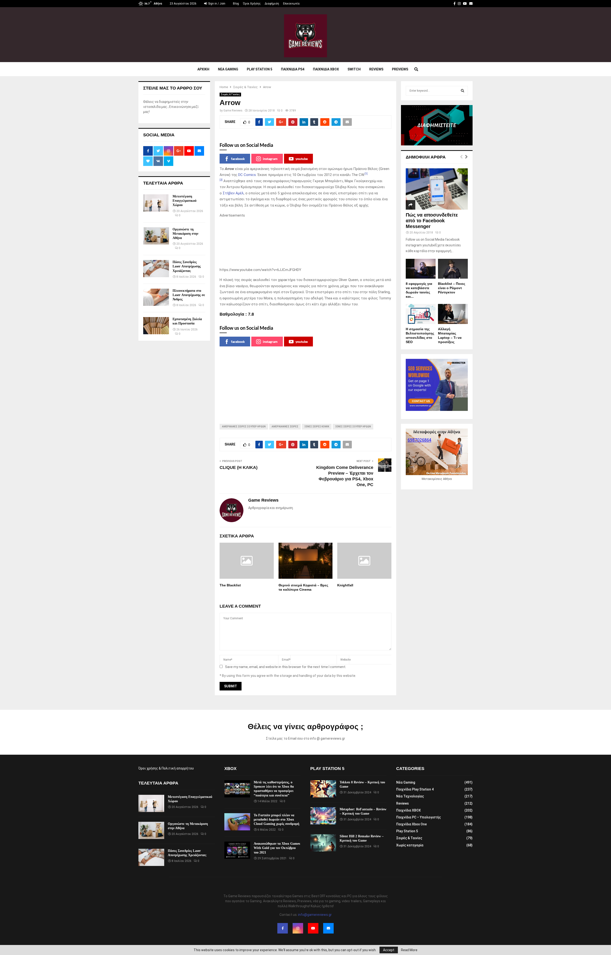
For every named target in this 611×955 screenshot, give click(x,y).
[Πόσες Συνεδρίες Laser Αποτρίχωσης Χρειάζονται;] (156, 268)
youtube (301, 159)
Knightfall (345, 585)
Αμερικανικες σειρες (285, 426)
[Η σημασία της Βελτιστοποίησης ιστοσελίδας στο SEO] (421, 314)
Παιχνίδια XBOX (408, 810)
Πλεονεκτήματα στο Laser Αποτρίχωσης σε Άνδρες (189, 295)
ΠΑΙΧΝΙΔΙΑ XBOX (326, 69)
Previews (400, 69)
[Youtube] (313, 928)
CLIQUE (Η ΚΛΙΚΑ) (239, 467)
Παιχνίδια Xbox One (411, 824)
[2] (221, 179)
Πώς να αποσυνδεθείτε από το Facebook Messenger (432, 220)
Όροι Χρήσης (252, 3)
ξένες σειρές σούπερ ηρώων (353, 426)
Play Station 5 (259, 69)
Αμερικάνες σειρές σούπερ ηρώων (244, 426)
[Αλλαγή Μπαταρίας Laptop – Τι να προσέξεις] (453, 314)
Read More (409, 950)
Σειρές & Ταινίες (230, 94)
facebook (238, 159)
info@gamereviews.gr (315, 915)
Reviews (376, 69)
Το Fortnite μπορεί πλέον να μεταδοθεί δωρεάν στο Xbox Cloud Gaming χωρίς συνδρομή (276, 819)
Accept (388, 950)
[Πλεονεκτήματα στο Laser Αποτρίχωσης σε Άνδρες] (156, 297)
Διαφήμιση (272, 3)
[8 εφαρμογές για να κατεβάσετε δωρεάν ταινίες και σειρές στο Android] (421, 269)
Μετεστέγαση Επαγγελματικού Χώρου (184, 201)
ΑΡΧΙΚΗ (203, 69)
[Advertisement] (305, 243)
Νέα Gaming (405, 782)
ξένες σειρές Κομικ (316, 426)
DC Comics (247, 175)
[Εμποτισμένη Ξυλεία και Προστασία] (156, 325)
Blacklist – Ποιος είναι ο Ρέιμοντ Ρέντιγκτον (451, 288)
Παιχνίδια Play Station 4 (415, 789)
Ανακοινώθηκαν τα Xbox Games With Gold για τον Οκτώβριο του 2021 (277, 848)
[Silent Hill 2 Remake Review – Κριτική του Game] (323, 842)
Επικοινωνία (291, 3)
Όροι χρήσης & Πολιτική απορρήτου (166, 768)
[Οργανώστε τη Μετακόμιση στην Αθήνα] (156, 235)
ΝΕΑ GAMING (228, 69)
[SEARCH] (462, 91)
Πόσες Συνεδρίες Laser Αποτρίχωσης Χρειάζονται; (187, 266)
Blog (236, 3)
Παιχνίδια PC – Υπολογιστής (418, 817)
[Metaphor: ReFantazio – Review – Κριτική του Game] (323, 815)
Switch (354, 69)
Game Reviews (232, 110)
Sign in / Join (216, 3)
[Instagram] (298, 928)
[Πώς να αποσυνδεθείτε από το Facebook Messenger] (437, 189)
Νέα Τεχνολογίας (410, 796)
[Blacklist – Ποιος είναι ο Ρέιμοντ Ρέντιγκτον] (453, 269)
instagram (270, 159)
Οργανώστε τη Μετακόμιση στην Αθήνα (185, 234)
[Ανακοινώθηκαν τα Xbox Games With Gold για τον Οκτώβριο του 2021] (237, 850)
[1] (366, 173)
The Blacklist (230, 585)
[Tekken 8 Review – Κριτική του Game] (323, 788)
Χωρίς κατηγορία (409, 845)
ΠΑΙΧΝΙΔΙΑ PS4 (292, 69)
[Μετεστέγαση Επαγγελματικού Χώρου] (156, 203)
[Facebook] (282, 928)
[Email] (328, 928)
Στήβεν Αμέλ (233, 193)
